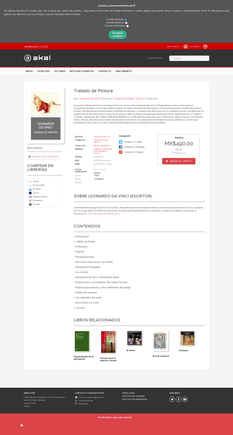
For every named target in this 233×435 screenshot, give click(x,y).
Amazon (36, 204)
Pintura (97, 153)
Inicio (29, 71)
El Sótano (37, 189)
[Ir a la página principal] (37, 58)
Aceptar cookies (117, 35)
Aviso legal (128, 393)
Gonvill (36, 193)
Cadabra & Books (40, 196)
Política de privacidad (134, 399)
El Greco (130, 350)
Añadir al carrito (181, 161)
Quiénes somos (155, 58)
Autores (59, 71)
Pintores (183, 350)
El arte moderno (161, 356)
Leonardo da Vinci (89, 98)
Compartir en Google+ (133, 152)
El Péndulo (37, 200)
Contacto (104, 71)
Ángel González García (129, 98)
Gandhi (36, 181)
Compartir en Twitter (132, 142)
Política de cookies (133, 396)
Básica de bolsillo (102, 146)
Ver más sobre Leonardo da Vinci (103, 213)
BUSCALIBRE (38, 185)
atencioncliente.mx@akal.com (91, 397)
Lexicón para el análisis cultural (108, 359)
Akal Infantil (124, 71)
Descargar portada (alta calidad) (45, 156)
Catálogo (43, 71)
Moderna (102, 151)
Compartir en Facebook (134, 147)
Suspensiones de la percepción (84, 357)
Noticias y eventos (82, 71)
